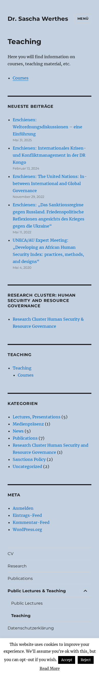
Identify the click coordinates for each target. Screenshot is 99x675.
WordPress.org (27, 529)
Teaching (22, 368)
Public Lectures (27, 603)
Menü (83, 18)
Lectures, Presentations (36, 416)
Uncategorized (27, 466)
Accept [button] (66, 660)
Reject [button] (86, 660)
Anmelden (23, 508)
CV (10, 553)
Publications (25, 438)
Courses (20, 77)
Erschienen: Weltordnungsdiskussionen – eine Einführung (47, 126)
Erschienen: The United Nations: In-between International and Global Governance (50, 183)
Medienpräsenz (28, 423)
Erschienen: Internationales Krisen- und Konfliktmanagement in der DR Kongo (49, 155)
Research (17, 566)
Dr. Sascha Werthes (38, 18)
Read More (50, 668)
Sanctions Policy (29, 459)
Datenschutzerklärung (31, 628)
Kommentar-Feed (31, 522)
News (18, 431)
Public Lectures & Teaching (37, 590)
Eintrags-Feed (27, 515)
